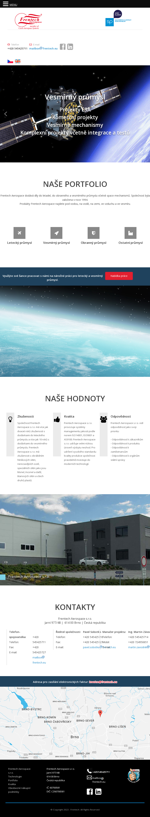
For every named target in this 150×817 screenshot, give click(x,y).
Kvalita (12, 784)
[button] (6, 114)
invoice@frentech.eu (103, 682)
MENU (13, 4)
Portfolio (13, 780)
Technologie (15, 776)
